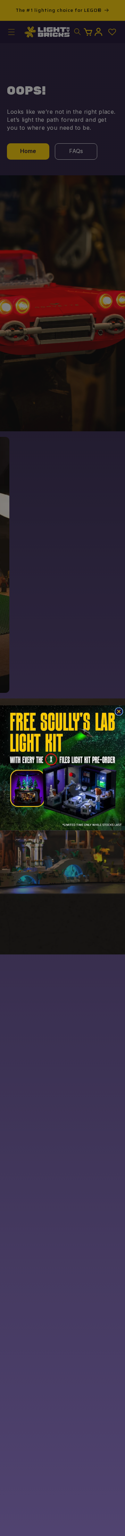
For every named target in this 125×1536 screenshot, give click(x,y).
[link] (62, 768)
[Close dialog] (119, 711)
